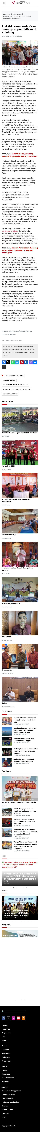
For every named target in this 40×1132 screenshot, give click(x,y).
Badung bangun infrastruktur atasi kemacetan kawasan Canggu (26, 751)
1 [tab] (14, 888)
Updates (5, 1046)
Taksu (4, 1070)
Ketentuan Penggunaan (11, 1091)
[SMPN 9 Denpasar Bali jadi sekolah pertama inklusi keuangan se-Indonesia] (20, 789)
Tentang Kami (7, 1098)
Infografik (6, 925)
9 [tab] (31, 922)
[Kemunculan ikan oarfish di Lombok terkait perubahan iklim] (7, 721)
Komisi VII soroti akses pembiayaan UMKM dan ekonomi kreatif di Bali (16, 913)
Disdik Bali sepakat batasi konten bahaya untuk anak (19, 635)
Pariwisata (6, 1057)
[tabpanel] (20, 873)
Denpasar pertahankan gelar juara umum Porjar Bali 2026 (19, 465)
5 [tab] (26, 888)
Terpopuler (7, 711)
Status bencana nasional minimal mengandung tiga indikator (24, 821)
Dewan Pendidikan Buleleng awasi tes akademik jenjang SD (18, 602)
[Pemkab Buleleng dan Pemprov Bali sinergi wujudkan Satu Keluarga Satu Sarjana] (20, 554)
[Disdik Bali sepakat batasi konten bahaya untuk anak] (20, 623)
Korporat (5, 1113)
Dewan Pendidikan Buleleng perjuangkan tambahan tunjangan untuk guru (20, 250)
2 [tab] (17, 888)
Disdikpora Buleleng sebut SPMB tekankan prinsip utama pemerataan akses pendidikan (20, 499)
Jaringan (5, 1087)
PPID (3, 1117)
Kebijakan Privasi (8, 1095)
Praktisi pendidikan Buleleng (15, 385)
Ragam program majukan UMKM (17, 992)
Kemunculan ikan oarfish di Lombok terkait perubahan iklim (25, 720)
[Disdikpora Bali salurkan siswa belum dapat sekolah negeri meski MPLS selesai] (20, 419)
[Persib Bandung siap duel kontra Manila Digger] (7, 742)
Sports (4, 1066)
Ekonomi (5, 1050)
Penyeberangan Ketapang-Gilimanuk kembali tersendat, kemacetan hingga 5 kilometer (25, 833)
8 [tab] (28, 922)
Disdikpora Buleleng (14, 375)
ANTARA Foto (7, 1110)
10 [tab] (34, 922)
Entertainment (8, 1078)
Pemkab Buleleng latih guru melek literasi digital (19, 702)
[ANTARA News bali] (22, 3)
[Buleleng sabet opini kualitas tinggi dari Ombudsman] (20, 656)
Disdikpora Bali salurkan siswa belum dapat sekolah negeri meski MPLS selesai (19, 431)
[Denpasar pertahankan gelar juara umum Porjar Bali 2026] (20, 452)
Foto (4, 856)
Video (4, 890)
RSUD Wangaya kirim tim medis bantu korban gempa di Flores (25, 811)
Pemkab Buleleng (10, 394)
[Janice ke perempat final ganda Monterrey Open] (7, 762)
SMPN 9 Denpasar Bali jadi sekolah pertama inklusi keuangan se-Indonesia (19, 801)
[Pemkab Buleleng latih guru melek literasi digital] (20, 689)
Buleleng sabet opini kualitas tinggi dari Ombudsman (19, 669)
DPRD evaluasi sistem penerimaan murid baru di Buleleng (19, 533)
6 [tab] (22, 922)
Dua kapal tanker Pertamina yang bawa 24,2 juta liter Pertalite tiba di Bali (25, 730)
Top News (6, 771)
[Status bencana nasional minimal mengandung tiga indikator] (7, 822)
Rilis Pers (5, 1082)
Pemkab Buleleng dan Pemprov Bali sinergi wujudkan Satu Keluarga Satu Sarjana (17, 568)
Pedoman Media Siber (10, 1102)
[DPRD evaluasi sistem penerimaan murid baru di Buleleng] (20, 521)
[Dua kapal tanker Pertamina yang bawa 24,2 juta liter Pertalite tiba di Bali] (7, 731)
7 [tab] (25, 922)
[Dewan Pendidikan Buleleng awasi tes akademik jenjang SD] (20, 590)
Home (7, 14)
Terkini (4, 1025)
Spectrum (6, 1074)
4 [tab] (23, 888)
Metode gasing (9, 380)
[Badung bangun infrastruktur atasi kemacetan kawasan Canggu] (7, 752)
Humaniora (17, 14)
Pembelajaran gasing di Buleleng (17, 389)
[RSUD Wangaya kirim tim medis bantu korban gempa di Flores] (7, 812)
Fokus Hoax (6, 1061)
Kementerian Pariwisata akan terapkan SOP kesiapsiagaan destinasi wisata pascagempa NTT (20, 877)
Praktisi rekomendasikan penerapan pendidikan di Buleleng (17, 17)
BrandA (5, 1106)
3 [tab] (20, 888)
